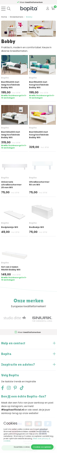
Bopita (5, 77)
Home (4, 17)
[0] (53, 8)
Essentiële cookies (22, 447)
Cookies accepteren (42, 447)
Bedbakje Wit (36, 227)
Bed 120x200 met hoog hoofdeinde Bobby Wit (39, 134)
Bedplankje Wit (9, 227)
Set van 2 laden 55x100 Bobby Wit (10, 268)
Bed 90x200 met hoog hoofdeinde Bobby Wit (39, 84)
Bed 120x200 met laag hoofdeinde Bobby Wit (10, 134)
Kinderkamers (16, 17)
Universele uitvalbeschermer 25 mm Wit (11, 184)
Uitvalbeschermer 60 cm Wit (39, 183)
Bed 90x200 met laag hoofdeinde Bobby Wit (10, 84)
